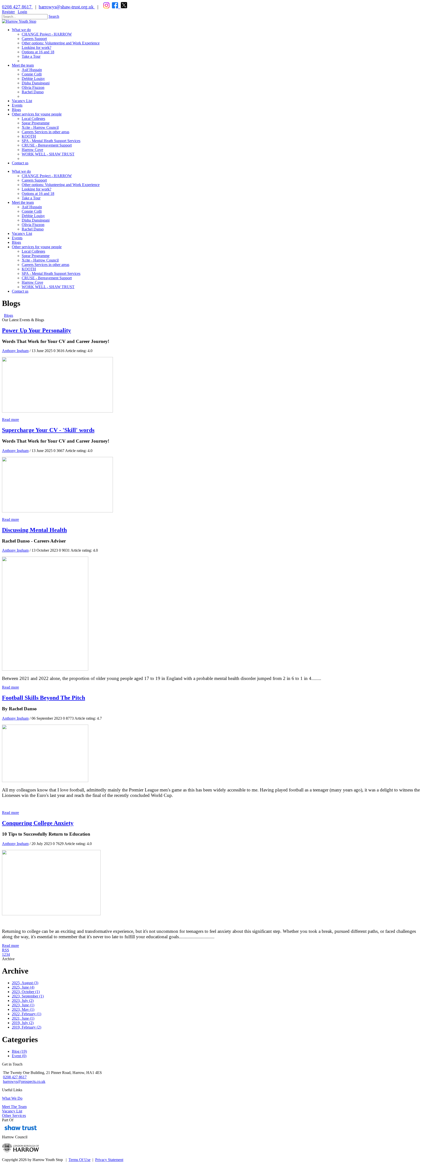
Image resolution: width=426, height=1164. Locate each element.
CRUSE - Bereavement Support (47, 278)
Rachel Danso (33, 229)
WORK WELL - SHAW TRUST (48, 287)
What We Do (12, 1098)
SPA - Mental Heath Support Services (51, 273)
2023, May (23, 1009)
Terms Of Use (79, 1160)
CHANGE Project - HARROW (47, 176)
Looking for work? (36, 189)
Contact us (20, 291)
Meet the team (23, 202)
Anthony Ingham (15, 351)
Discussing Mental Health (34, 530)
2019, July (23, 1023)
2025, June (23, 987)
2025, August (25, 983)
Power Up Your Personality (36, 330)
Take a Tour (31, 198)
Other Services (14, 1115)
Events (17, 238)
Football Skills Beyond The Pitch (43, 698)
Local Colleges (33, 251)
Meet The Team (14, 1107)
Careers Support (34, 180)
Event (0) (19, 1056)
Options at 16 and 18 (38, 193)
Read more (10, 419)
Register (8, 12)
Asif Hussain (32, 207)
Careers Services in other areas (45, 265)
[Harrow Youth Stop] (19, 21)
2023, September (28, 996)
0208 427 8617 (17, 6)
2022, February (26, 1014)
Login (22, 12)
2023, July (23, 1000)
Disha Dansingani (36, 220)
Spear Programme (36, 256)
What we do (21, 171)
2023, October (26, 992)
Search (54, 16)
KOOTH (29, 269)
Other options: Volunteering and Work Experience (61, 185)
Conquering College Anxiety (37, 823)
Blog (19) (19, 1051)
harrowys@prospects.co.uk (24, 1081)
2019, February (26, 1027)
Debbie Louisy (33, 216)
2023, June (23, 1005)
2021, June (23, 1018)
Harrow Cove (32, 282)
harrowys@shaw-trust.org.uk (66, 6)
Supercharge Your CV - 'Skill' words (48, 430)
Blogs (16, 242)
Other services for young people (37, 247)
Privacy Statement (109, 1160)
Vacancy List (22, 233)
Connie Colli (32, 211)
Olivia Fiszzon (33, 225)
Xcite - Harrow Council (40, 260)
